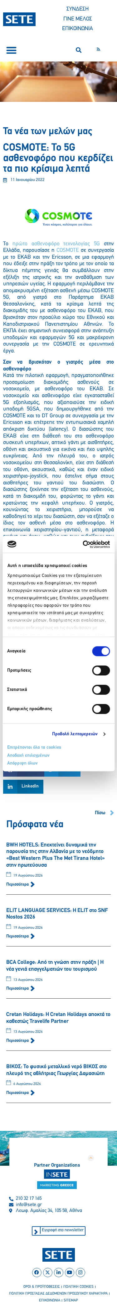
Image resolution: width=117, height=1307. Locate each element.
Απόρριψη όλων (22, 763)
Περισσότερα (18, 884)
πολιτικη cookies (78, 1287)
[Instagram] (80, 1272)
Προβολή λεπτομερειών (75, 734)
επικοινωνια (49, 1300)
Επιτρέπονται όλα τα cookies (34, 747)
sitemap (71, 1300)
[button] (11, 50)
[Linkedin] (58, 1272)
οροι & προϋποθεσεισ (41, 1287)
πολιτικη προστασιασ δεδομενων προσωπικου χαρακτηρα (58, 1294)
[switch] (101, 670)
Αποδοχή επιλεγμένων (28, 755)
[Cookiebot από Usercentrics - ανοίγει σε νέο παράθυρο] (83, 544)
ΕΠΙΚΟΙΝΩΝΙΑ (77, 29)
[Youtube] (69, 1272)
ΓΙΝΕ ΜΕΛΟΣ (77, 19)
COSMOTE (67, 250)
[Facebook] (36, 1272)
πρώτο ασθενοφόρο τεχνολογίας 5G (56, 244)
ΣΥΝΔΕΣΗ (77, 9)
